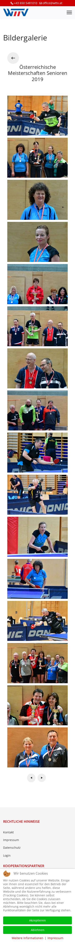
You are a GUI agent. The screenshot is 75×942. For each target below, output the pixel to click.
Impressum (11, 840)
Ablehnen (37, 930)
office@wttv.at (52, 3)
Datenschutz (12, 848)
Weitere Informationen (27, 938)
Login (7, 855)
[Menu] (69, 12)
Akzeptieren (37, 920)
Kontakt (8, 832)
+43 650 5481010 (25, 3)
